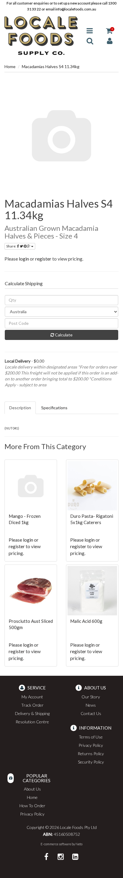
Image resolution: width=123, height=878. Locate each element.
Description (20, 407)
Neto (79, 844)
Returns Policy (91, 753)
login (24, 258)
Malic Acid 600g (86, 621)
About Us (32, 788)
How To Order (32, 805)
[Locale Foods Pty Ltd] (41, 34)
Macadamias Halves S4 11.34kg (50, 66)
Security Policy (91, 761)
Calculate (63, 334)
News (91, 705)
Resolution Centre (32, 721)
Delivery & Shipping (32, 713)
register (43, 258)
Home (10, 66)
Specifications (54, 407)
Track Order (32, 705)
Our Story (91, 696)
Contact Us (91, 713)
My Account (32, 696)
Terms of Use (91, 736)
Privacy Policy (91, 745)
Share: (11, 246)
